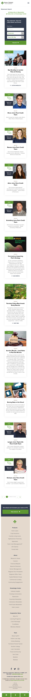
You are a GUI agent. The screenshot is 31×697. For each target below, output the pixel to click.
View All (14, 42)
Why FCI (15, 616)
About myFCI (15, 636)
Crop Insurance (15, 533)
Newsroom (15, 596)
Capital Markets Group (15, 577)
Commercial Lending (15, 579)
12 (14, 496)
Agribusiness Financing (14, 539)
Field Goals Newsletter (15, 604)
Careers (15, 561)
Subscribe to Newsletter (17, 12)
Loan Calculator (15, 649)
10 (10, 496)
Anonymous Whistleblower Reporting (15, 687)
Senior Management (15, 569)
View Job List (14, 511)
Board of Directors (15, 566)
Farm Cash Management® (14, 544)
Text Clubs (15, 654)
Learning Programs (15, 619)
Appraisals (15, 541)
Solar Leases (15, 607)
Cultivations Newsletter (15, 602)
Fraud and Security (15, 652)
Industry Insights (15, 591)
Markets (15, 660)
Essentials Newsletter (15, 599)
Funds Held (15, 549)
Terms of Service (15, 685)
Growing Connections (15, 594)
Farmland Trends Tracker (15, 644)
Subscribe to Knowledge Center (17, 14)
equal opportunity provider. (17, 680)
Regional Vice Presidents (15, 571)
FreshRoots (15, 624)
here (22, 676)
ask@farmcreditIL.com (17, 674)
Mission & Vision (15, 558)
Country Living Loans (15, 536)
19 (20, 497)
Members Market (15, 627)
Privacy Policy (15, 684)
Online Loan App (15, 638)
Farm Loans (15, 531)
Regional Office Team (15, 574)
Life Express (14, 546)
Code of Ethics (15, 688)
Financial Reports (15, 563)
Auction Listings (15, 646)
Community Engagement (15, 582)
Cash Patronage (15, 621)
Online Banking (15, 641)
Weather (15, 657)
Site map (15, 683)
